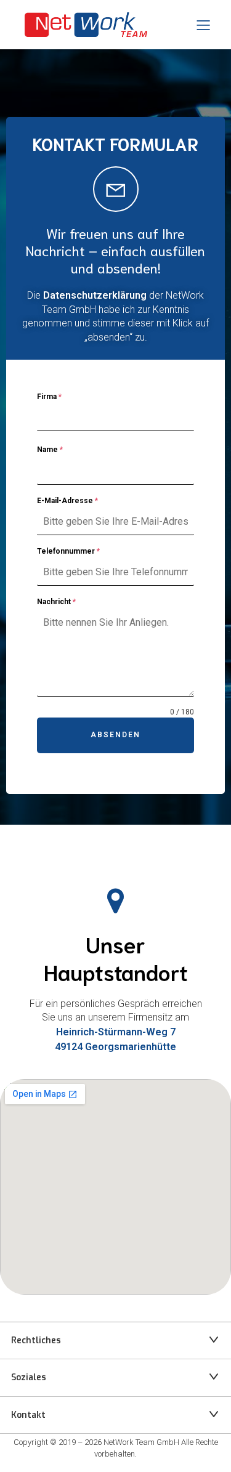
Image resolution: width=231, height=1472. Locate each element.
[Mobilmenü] (203, 24)
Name (50, 449)
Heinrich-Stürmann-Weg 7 (116, 1032)
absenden (115, 734)
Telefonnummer (68, 551)
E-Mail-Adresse (67, 500)
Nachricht (56, 601)
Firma (49, 396)
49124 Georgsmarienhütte (115, 1047)
